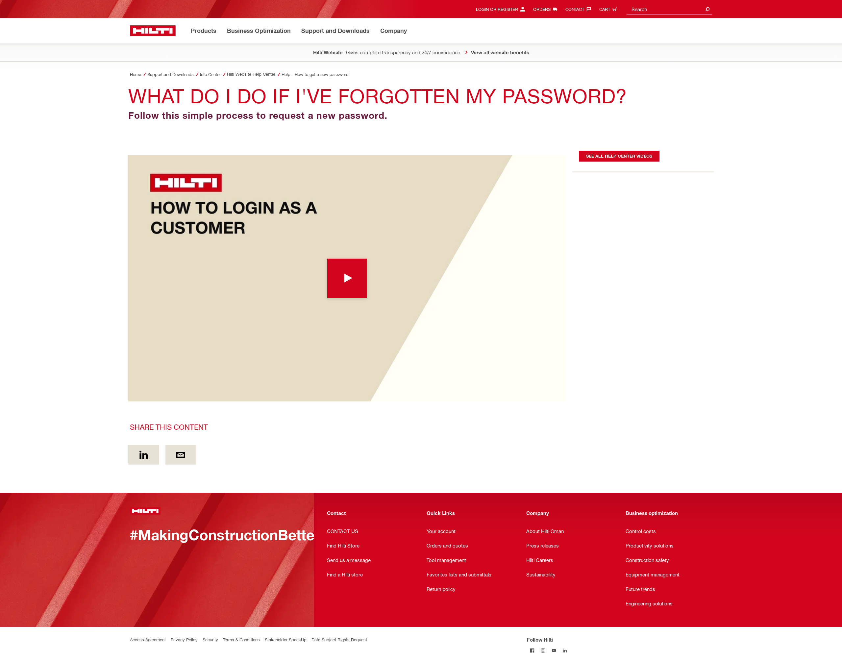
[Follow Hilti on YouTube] (554, 650)
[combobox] (669, 9)
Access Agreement (148, 639)
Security (210, 639)
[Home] (153, 30)
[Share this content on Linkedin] (143, 455)
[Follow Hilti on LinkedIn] (564, 650)
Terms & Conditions (241, 639)
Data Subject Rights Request (339, 639)
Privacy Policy (184, 639)
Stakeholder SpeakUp (286, 639)
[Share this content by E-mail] (180, 455)
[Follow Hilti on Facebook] (532, 650)
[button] (347, 278)
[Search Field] (707, 9)
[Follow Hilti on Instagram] (543, 650)
